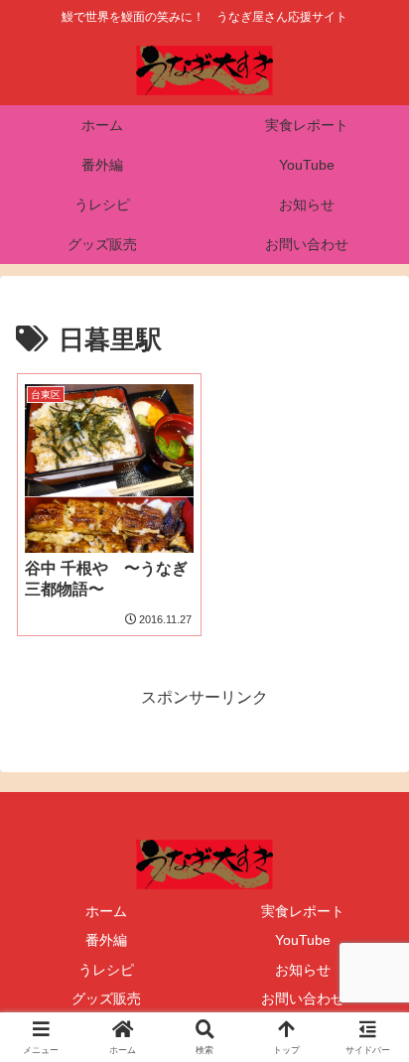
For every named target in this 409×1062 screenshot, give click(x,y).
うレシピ (106, 970)
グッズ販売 (106, 998)
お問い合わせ (302, 998)
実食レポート (302, 911)
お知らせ (303, 970)
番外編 (106, 940)
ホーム (106, 911)
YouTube (303, 940)
